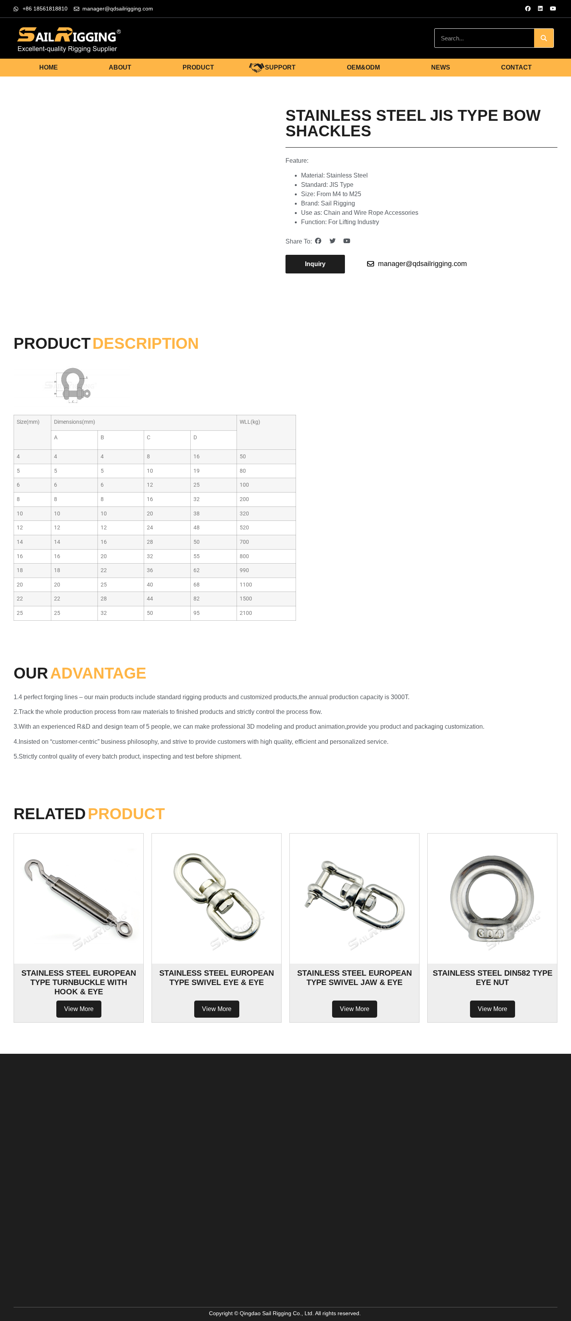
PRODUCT (198, 67)
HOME (48, 67)
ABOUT (120, 67)
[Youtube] (553, 8)
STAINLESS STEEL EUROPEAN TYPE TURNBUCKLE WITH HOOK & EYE (78, 982)
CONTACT (516, 67)
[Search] (544, 38)
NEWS (440, 67)
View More (79, 1009)
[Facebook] (528, 8)
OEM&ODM (363, 67)
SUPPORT (280, 67)
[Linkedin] (540, 8)
